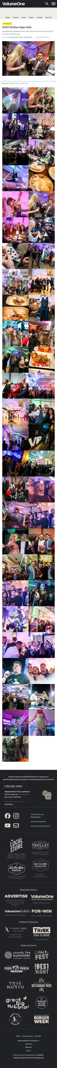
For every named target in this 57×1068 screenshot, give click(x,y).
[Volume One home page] (14, 4)
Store (28, 1050)
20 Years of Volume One (40, 826)
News (7, 17)
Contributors (27, 1036)
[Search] (47, 4)
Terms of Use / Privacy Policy (24, 1055)
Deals (31, 17)
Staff (18, 1036)
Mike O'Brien (28, 37)
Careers (38, 1036)
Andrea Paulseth (16, 37)
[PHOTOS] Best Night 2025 (16, 27)
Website (28, 1047)
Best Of (48, 17)
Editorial (28, 1044)
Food (24, 17)
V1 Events (7, 23)
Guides (39, 17)
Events (16, 17)
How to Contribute (38, 821)
